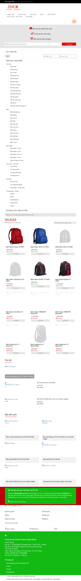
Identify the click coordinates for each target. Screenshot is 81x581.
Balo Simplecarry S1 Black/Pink (62, 345)
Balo (41, 14)
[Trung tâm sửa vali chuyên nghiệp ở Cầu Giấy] (59, 471)
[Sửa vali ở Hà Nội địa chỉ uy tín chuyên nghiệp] (22, 471)
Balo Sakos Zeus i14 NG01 (64, 247)
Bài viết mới (11, 414)
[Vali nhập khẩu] (13, 7)
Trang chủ (8, 215)
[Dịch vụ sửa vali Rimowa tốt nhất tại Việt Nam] (22, 427)
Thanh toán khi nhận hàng (42, 34)
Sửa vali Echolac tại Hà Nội (51, 459)
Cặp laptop (51, 14)
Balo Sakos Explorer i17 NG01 (63, 280)
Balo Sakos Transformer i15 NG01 (15, 280)
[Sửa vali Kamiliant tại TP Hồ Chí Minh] (22, 449)
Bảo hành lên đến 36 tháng (42, 39)
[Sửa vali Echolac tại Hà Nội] (59, 449)
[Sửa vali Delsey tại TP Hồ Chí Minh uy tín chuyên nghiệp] (59, 427)
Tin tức (8, 360)
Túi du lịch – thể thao (14, 16)
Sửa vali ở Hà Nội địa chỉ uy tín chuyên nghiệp (20, 481)
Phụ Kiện (29, 16)
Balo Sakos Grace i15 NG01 (15, 247)
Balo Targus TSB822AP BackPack (38, 312)
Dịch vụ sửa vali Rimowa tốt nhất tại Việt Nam (20, 437)
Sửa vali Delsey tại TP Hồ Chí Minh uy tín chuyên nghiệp (58, 438)
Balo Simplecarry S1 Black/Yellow (37, 345)
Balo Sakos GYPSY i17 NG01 (40, 279)
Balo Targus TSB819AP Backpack (63, 312)
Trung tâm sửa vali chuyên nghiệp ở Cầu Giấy (57, 481)
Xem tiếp (15, 254)
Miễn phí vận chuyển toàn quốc (42, 29)
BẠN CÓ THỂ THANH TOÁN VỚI (13, 506)
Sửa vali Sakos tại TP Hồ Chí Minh (19, 376)
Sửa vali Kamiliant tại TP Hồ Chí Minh (17, 459)
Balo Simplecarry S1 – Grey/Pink (13, 345)
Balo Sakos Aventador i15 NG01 (14, 312)
